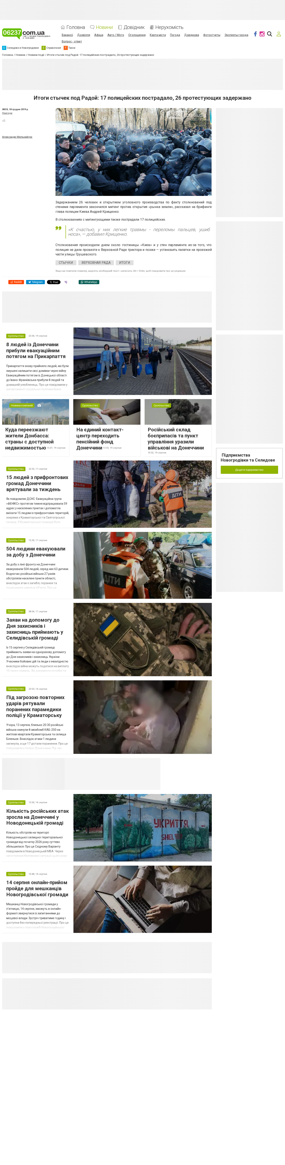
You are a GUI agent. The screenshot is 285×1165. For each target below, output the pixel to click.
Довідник (134, 27)
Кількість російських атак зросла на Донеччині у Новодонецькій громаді (37, 817)
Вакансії (67, 35)
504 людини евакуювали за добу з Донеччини (35, 552)
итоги (124, 263)
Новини (104, 27)
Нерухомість (169, 27)
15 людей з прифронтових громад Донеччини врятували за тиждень (37, 483)
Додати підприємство (249, 469)
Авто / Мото (115, 35)
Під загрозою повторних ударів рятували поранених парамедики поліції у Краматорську (35, 706)
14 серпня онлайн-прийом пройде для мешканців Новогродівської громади (37, 888)
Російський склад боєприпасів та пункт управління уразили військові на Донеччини (176, 439)
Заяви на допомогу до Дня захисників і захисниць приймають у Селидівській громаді (34, 629)
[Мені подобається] (3, 120)
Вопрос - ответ (72, 41)
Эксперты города (236, 35)
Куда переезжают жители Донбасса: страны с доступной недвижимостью (29, 439)
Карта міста (158, 35)
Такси (154, 763)
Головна (76, 27)
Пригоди (7, 113)
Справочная (130, 763)
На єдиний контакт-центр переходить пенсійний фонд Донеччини (100, 439)
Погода (175, 35)
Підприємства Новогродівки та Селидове (248, 458)
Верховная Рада (96, 263)
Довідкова (191, 35)
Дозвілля (83, 35)
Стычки (66, 263)
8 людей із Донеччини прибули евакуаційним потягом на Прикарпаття (36, 351)
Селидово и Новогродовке (92, 763)
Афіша (98, 35)
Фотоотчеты (211, 35)
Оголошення (137, 35)
